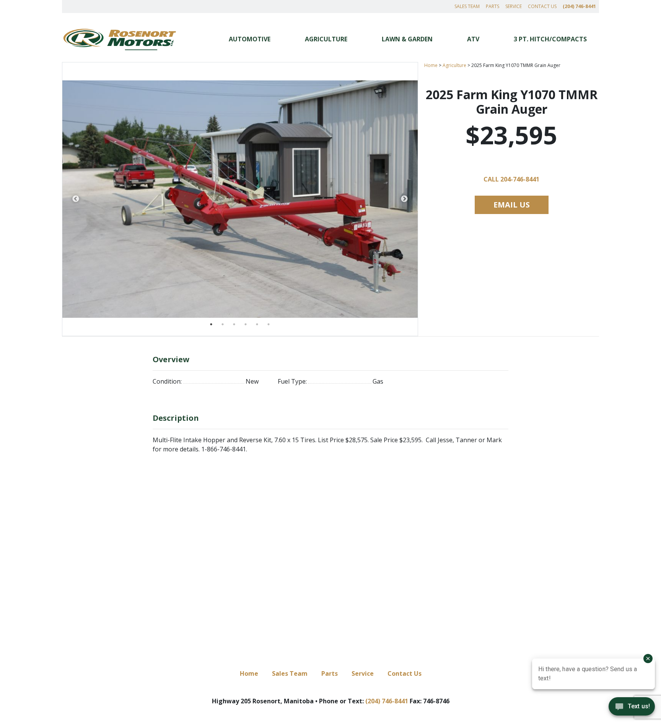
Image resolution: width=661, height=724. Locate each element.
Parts (492, 6)
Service (513, 6)
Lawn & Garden (407, 39)
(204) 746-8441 (579, 6)
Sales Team (467, 6)
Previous (76, 199)
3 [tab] (234, 324)
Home (431, 65)
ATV (473, 39)
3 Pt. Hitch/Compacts (550, 39)
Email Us (511, 204)
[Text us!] (631, 708)
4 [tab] (245, 324)
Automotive (249, 39)
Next (404, 199)
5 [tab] (257, 324)
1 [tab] (211, 324)
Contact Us (542, 6)
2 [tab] (222, 324)
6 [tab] (268, 324)
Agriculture (326, 39)
